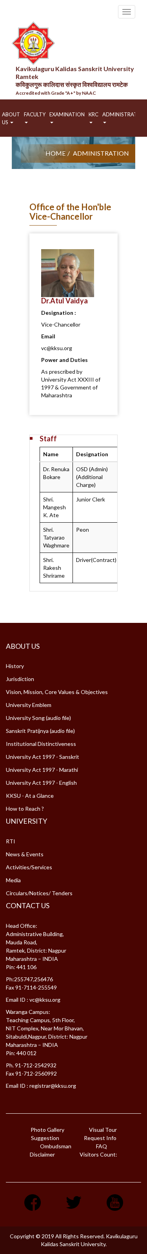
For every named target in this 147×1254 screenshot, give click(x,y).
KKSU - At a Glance (30, 795)
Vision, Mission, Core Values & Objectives (57, 692)
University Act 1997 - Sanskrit (42, 756)
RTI (10, 841)
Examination (67, 114)
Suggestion (45, 1138)
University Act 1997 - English (41, 782)
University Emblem (28, 704)
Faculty (34, 114)
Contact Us (27, 905)
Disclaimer (42, 1154)
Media (13, 880)
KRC (93, 114)
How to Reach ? (25, 808)
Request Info (100, 1138)
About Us (11, 118)
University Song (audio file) (38, 717)
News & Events (25, 854)
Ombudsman (55, 1146)
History (15, 666)
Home (55, 153)
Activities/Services (29, 867)
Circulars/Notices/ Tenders (39, 893)
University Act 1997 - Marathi (42, 769)
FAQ (101, 1146)
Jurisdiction (20, 679)
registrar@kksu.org (52, 1085)
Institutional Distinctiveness (41, 743)
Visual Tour (103, 1129)
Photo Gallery (47, 1129)
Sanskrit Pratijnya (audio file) (40, 730)
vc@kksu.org (44, 999)
